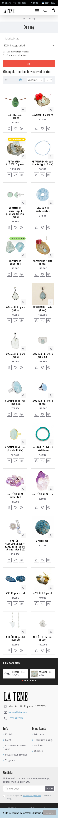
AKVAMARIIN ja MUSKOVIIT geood (15, 163)
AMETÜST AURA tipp (42, 494)
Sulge (49, 812)
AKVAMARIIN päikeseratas (42, 209)
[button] (22, 680)
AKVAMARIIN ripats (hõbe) (42, 262)
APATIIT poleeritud (15, 593)
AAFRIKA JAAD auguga (15, 116)
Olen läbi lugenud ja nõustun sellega (28, 797)
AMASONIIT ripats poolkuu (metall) (46, 672)
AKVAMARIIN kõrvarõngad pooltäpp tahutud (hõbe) (15, 212)
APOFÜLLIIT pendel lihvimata (15, 638)
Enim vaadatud (11, 662)
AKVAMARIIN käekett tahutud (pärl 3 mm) (42, 163)
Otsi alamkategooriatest (17, 51)
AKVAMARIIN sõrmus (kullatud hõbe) (15, 449)
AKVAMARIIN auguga (42, 114)
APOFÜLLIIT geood (42, 593)
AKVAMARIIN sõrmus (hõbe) (43, 402)
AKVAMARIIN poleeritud (15, 262)
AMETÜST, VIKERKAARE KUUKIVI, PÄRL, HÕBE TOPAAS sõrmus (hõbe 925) (15, 545)
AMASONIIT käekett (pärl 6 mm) (43, 449)
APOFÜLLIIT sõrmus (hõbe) (43, 638)
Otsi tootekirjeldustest (16, 55)
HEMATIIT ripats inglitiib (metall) (19, 672)
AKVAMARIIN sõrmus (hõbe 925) (43, 355)
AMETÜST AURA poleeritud (15, 495)
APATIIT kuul (42, 540)
